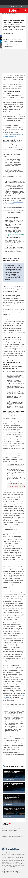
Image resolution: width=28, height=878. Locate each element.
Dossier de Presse (5, 838)
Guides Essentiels (5, 842)
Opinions (15, 841)
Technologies (4, 836)
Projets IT (12, 842)
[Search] (25, 10)
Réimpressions (15, 831)
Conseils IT (10, 841)
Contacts (15, 830)
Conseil (5, 16)
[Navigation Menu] (2, 10)
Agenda (9, 836)
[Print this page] (1, 44)
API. (12, 195)
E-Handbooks (4, 841)
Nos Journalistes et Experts (17, 836)
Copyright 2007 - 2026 (7, 871)
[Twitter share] (1, 38)
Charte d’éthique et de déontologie (13, 828)
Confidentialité (5, 872)
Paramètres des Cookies (15, 872)
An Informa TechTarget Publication (13, 6)
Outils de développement (11, 13)
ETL (11, 631)
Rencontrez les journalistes (7, 830)
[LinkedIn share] (1, 41)
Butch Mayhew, (6, 33)
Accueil (3, 13)
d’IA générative (7, 707)
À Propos (3, 828)
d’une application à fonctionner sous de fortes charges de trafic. (14, 234)
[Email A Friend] (1, 46)
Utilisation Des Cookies (6, 831)
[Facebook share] (1, 36)
